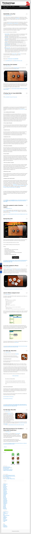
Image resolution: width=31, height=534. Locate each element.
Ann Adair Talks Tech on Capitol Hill (7, 469)
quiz (21, 443)
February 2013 (5, 498)
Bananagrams (10, 443)
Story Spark (18, 464)
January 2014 (5, 491)
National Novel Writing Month (11, 200)
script (18, 405)
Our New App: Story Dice (9, 409)
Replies (6, 201)
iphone (16, 60)
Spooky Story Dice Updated (10, 64)
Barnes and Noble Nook (6, 515)
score (22, 443)
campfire (13, 88)
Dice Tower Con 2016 (6, 468)
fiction (18, 260)
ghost (20, 260)
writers (25, 200)
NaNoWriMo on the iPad (9, 14)
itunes (10, 405)
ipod (26, 260)
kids (12, 405)
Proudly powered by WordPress (15, 531)
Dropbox (16, 53)
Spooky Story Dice (7, 44)
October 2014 (5, 488)
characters (13, 404)
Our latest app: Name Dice (9, 350)
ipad (14, 60)
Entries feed (4, 525)
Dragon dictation (16, 23)
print (7, 346)
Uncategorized (5, 520)
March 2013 (4, 497)
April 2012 (4, 507)
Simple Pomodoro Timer (13, 187)
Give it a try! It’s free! (15, 375)
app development (5, 513)
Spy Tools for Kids (13, 464)
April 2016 (4, 485)
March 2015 (4, 487)
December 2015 (5, 486)
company (4, 516)
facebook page (16, 342)
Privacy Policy (5, 8)
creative (15, 260)
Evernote (13, 53)
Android (4, 512)
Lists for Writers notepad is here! (11, 293)
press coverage (5, 519)
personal (11, 60)
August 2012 (4, 503)
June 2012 (4, 505)
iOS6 (22, 260)
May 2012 (4, 506)
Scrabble (25, 443)
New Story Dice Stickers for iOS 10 (7, 467)
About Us (13, 6)
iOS (21, 260)
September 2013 (5, 493)
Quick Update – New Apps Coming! (10, 478)
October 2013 (5, 492)
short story (24, 405)
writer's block (22, 200)
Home (4, 6)
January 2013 (5, 499)
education (24, 404)
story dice (19, 200)
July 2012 (4, 504)
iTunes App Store (18, 268)
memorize (18, 443)
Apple (9, 424)
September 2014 (5, 489)
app (9, 260)
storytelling (26, 88)
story (26, 405)
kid (11, 405)
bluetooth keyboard (9, 23)
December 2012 (5, 500)
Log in (4, 524)
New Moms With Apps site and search (10, 475)
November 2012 (5, 501)
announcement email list (22, 422)
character (11, 404)
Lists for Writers (15, 185)
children (13, 260)
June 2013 (4, 495)
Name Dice (22, 185)
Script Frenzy (16, 200)
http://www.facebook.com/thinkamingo (8, 396)
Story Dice (19, 185)
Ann (10, 15)
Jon (11, 208)
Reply (11, 261)
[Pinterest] (1, 268)
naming (14, 405)
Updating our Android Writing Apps (7, 470)
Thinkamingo (14, 184)
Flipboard (19, 53)
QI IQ (8, 433)
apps (6, 60)
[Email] (1, 270)
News (10, 6)
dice (16, 260)
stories (23, 88)
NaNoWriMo (17, 18)
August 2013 (4, 494)
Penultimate (8, 187)
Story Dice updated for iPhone (10, 265)
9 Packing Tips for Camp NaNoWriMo (12, 93)
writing (4, 89)
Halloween (15, 88)
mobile (18, 60)
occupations (4, 346)
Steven (4, 478)
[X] (1, 266)
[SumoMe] (1, 272)
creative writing (21, 404)
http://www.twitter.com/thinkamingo (8, 398)
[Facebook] (1, 264)
